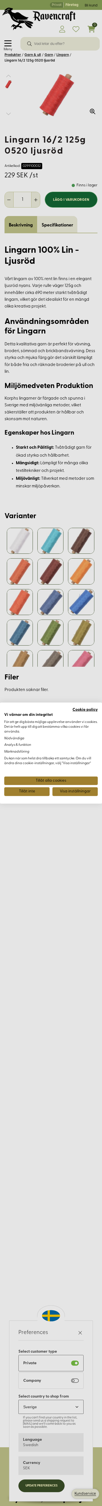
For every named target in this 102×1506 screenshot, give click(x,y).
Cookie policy (85, 709)
